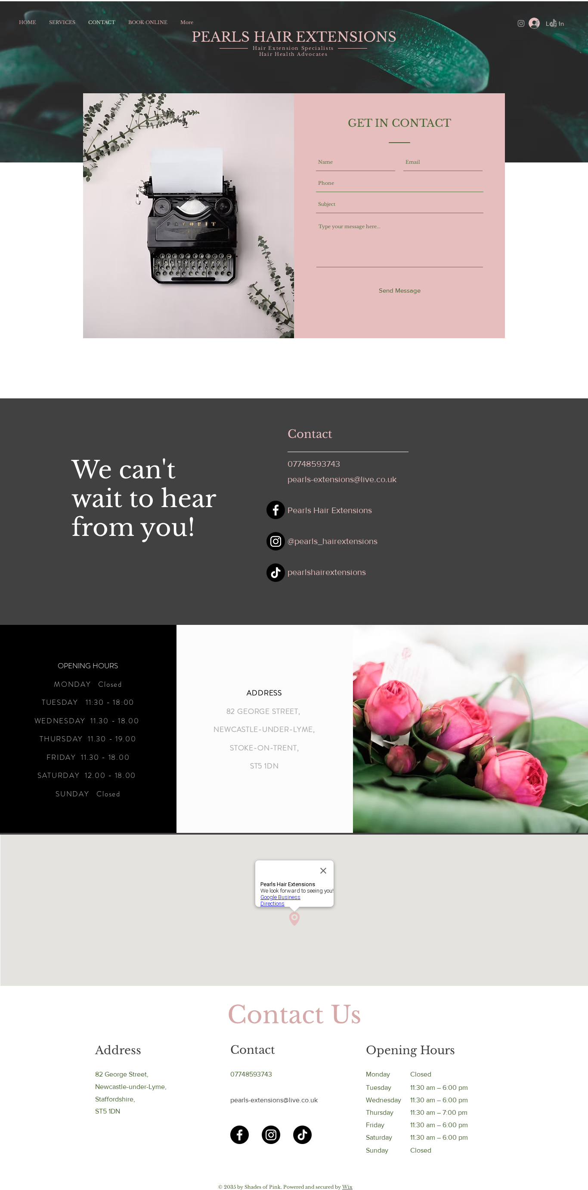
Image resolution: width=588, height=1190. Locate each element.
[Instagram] (275, 541)
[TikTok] (552, 23)
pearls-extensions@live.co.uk (342, 479)
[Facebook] (275, 510)
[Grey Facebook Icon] (537, 23)
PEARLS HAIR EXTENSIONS (294, 37)
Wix (347, 1187)
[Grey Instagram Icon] (521, 23)
